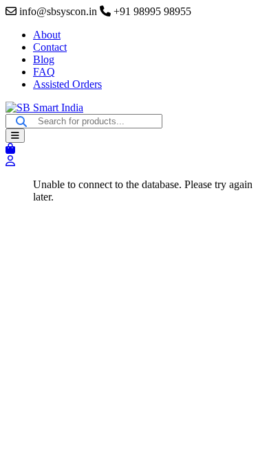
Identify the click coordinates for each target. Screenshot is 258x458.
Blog (43, 59)
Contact (50, 47)
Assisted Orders (67, 84)
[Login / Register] (10, 161)
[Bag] (10, 148)
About (47, 35)
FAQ (44, 72)
